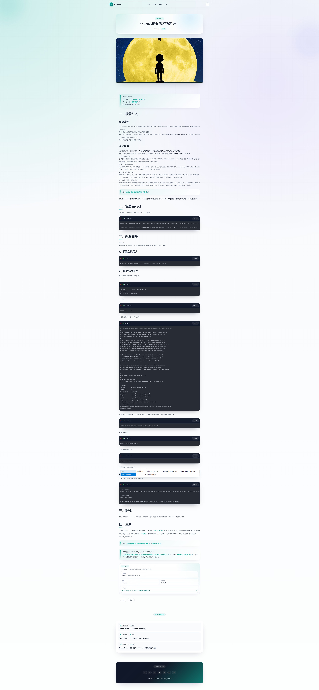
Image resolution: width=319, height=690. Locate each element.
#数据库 (131, 600)
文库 (148, 4)
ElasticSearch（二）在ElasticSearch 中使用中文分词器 (137, 648)
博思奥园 (135, 102)
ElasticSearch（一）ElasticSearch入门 (132, 629)
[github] (145, 672)
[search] (207, 4)
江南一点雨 (156, 543)
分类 (154, 4)
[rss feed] (154, 672)
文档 (166, 4)
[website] (150, 672)
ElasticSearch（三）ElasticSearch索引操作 (134, 638)
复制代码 (195, 218)
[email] (159, 672)
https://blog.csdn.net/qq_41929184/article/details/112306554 (145, 554)
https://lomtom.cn (137, 99)
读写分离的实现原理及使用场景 (137, 192)
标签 (160, 4)
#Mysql (122, 600)
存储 (164, 29)
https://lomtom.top (185, 554)
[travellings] (169, 672)
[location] (164, 672)
